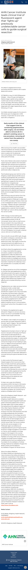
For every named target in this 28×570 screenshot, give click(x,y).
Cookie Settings (20, 565)
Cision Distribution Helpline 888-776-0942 (14, 560)
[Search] (26, 2)
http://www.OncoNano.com (9, 505)
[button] (14, 64)
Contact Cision (14, 552)
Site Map (10, 565)
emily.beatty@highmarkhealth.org (11, 517)
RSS (14, 565)
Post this (15, 143)
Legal (6, 565)
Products (14, 554)
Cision (16, 567)
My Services (13, 557)
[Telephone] (22, 2)
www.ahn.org (5, 519)
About (13, 555)
